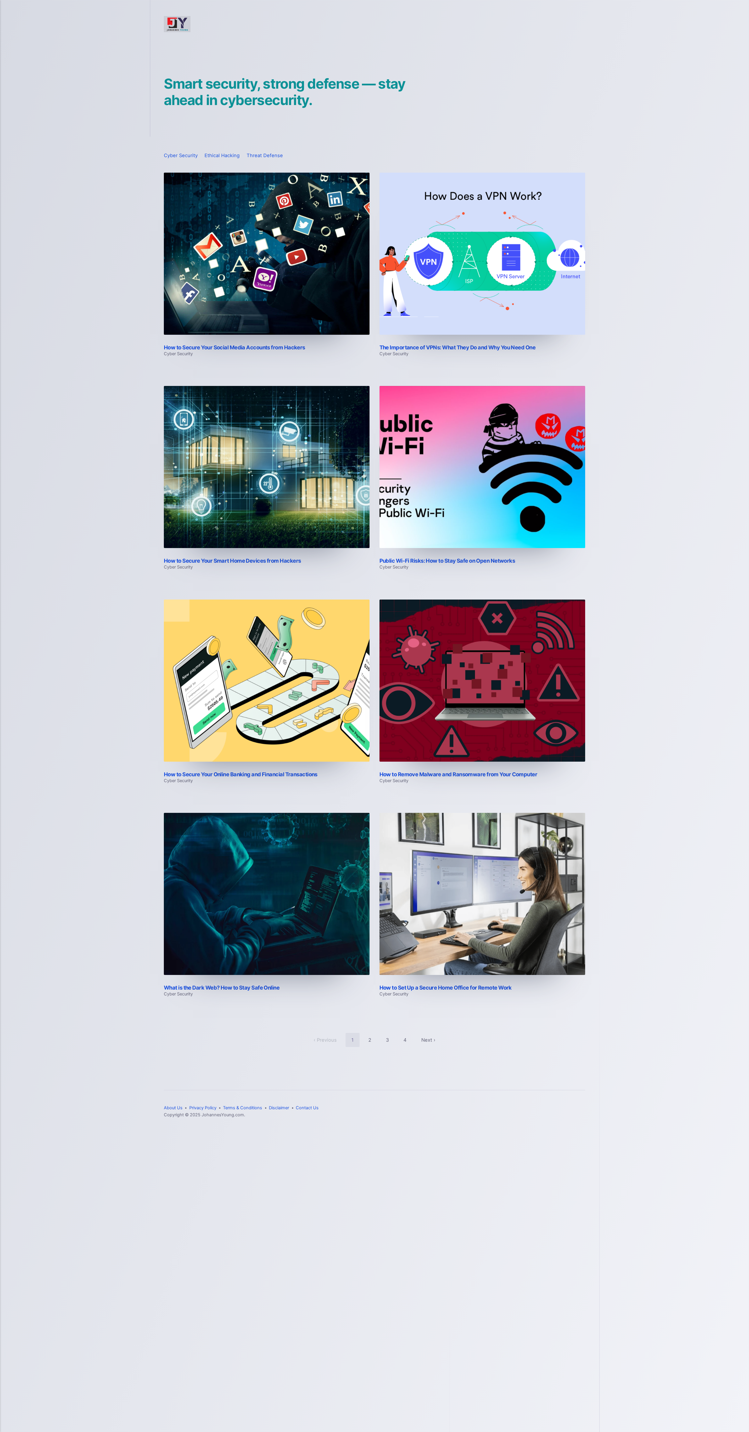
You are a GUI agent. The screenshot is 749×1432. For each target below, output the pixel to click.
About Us (173, 1107)
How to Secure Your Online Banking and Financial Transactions (240, 774)
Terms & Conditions (242, 1107)
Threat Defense (265, 155)
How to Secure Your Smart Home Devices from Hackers (232, 560)
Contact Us (307, 1107)
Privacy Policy (203, 1107)
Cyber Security (181, 155)
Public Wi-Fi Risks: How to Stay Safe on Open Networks (447, 560)
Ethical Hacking (222, 155)
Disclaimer (279, 1107)
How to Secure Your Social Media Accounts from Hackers (234, 347)
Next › (428, 1040)
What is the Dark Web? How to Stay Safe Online (221, 987)
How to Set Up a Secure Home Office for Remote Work (445, 987)
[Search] (582, 24)
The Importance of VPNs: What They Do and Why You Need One (457, 347)
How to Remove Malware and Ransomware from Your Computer (458, 774)
